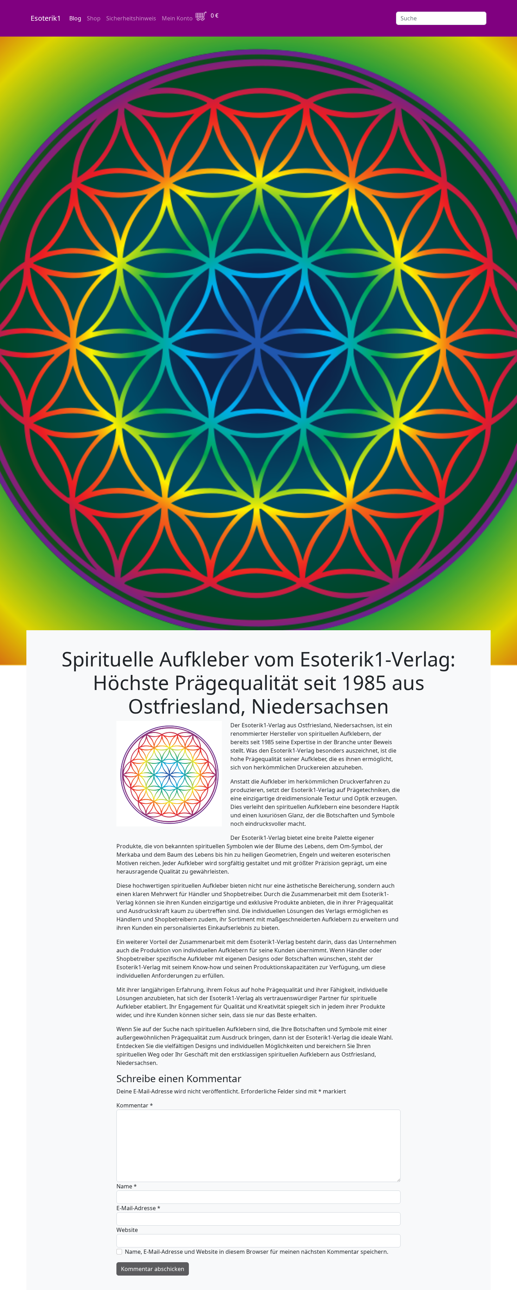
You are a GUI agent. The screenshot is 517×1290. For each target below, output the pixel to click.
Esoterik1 (46, 18)
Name (126, 1186)
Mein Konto (177, 18)
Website (127, 1230)
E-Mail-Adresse (138, 1208)
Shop (94, 18)
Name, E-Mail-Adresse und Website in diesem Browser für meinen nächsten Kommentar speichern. (256, 1252)
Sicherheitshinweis (131, 18)
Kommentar (134, 1105)
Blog (75, 18)
